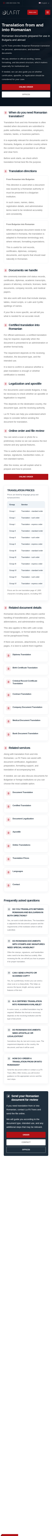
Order (26, 1135)
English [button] (44, 3)
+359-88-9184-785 (12, 3)
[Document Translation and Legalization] (11, 12)
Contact (26, 1142)
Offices (26, 94)
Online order (32, 12)
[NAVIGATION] (47, 12)
